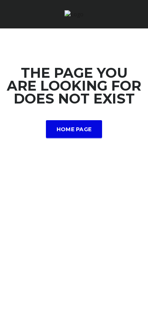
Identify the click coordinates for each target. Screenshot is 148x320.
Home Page (74, 129)
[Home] (74, 13)
